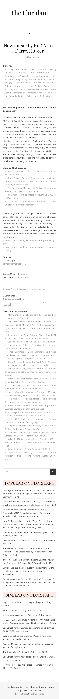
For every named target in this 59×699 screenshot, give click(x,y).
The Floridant (29, 13)
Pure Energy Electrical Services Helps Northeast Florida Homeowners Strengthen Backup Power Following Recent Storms (30, 181)
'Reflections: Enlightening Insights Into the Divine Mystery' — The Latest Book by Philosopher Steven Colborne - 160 (27, 551)
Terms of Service (39, 687)
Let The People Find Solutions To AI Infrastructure (31, 341)
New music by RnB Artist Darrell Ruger (29, 48)
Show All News (9, 288)
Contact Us (38, 690)
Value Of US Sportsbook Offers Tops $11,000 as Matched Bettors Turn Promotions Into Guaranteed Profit (30, 442)
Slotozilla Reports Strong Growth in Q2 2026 (29, 449)
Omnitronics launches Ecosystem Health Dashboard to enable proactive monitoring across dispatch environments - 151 (28, 571)
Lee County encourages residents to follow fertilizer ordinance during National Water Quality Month (30, 455)
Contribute (27, 690)
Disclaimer (24, 288)
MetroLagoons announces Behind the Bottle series (27, 615)
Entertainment (21, 277)
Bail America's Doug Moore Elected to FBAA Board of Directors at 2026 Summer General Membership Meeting (30, 372)
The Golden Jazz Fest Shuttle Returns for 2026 (25, 652)
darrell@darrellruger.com (14, 263)
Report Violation (38, 288)
